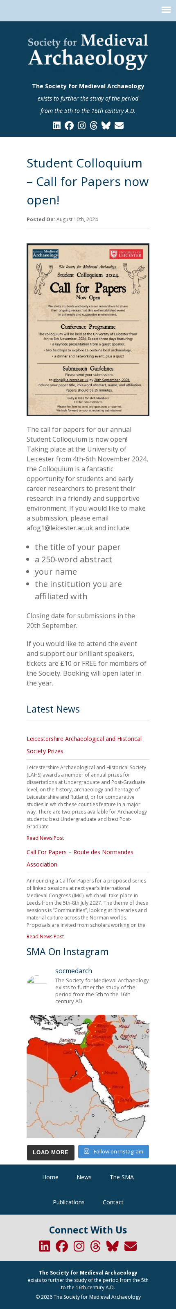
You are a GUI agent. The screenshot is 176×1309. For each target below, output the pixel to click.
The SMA (122, 1177)
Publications (69, 1202)
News (84, 1177)
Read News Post (45, 837)
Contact (113, 1202)
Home (50, 1177)
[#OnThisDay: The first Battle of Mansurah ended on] (88, 1076)
